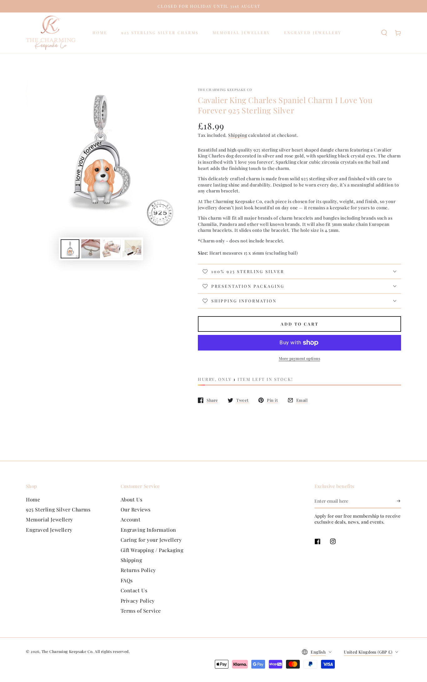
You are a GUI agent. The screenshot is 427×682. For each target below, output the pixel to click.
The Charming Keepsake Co (225, 89)
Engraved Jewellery (49, 529)
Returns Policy (138, 570)
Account (131, 519)
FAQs (127, 580)
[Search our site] (384, 33)
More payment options (299, 358)
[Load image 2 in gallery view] (90, 248)
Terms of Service (141, 610)
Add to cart (300, 323)
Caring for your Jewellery (151, 539)
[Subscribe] (399, 501)
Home (33, 499)
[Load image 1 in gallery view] (70, 248)
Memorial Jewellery (49, 519)
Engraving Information (149, 529)
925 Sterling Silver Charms (58, 509)
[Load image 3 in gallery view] (111, 248)
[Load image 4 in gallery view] (132, 248)
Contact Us (134, 590)
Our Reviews (136, 509)
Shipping (237, 135)
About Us (132, 499)
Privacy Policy (138, 600)
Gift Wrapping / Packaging (152, 550)
